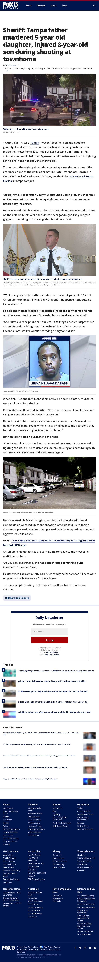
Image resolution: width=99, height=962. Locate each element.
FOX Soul (31, 869)
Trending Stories (84, 861)
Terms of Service (51, 654)
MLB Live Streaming (85, 904)
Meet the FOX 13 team (35, 893)
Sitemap (6, 844)
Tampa (34, 142)
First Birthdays (83, 826)
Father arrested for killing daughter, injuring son (26, 129)
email (95, 948)
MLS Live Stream (84, 934)
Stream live (57, 895)
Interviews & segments (58, 899)
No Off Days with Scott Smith (60, 818)
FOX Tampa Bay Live (36, 879)
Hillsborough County (22, 69)
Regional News (11, 888)
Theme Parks (8, 867)
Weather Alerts (34, 823)
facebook (75, 948)
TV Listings (32, 898)
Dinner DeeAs (9, 861)
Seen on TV (8, 835)
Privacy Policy (52, 652)
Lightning (56, 814)
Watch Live (34, 851)
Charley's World (83, 811)
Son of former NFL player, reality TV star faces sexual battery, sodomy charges (35, 767)
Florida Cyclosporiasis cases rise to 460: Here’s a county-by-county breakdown (56, 671)
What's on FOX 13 (84, 867)
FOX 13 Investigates (11, 829)
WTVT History (33, 904)
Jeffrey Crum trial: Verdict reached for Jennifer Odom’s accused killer (52, 681)
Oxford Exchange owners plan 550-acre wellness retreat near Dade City (52, 702)
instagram (85, 948)
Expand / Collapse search (94, 6)
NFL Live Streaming (85, 895)
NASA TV (31, 876)
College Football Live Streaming (86, 899)
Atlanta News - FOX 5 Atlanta (12, 904)
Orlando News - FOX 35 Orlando (11, 893)
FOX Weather (33, 835)
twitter (80, 948)
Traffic (80, 808)
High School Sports (60, 826)
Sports (56, 804)
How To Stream (34, 855)
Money (56, 851)
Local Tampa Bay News (10, 812)
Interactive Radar (35, 813)
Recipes (80, 823)
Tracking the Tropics (36, 829)
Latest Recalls (58, 858)
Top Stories (8, 808)
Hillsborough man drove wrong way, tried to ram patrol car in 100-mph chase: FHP (36, 744)
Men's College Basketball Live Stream (83, 918)
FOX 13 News (8, 69)
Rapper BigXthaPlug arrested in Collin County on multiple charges (30, 779)
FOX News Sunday (10, 838)
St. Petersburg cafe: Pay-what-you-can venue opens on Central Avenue (52, 691)
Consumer (7, 820)
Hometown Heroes (85, 814)
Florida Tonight (9, 858)
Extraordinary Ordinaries (82, 818)
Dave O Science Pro (85, 829)
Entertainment (86, 851)
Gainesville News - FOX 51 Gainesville (10, 899)
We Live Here (10, 851)
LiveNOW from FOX (36, 863)
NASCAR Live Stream (86, 907)
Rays (55, 811)
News (6, 804)
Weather (33, 804)
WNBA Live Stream (85, 931)
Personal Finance (60, 861)
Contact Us (32, 916)
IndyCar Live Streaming (82, 911)
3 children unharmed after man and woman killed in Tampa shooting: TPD (54, 712)
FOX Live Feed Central (37, 873)
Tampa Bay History (11, 879)
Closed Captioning (35, 907)
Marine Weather (34, 820)
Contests (81, 870)
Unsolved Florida (10, 832)
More (64, 5)
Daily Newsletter (10, 841)
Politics (6, 826)
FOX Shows (82, 864)
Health (6, 823)
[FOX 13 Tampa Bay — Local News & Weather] (11, 5)
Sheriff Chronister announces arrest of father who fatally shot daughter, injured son (42, 279)
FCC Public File (34, 910)
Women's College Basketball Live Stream (84, 925)
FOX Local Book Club (86, 858)
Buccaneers (57, 808)
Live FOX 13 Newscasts (33, 859)
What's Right (8, 855)
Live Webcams (34, 816)
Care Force (7, 882)
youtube (90, 948)
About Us (33, 888)
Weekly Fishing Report (62, 823)
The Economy (58, 864)
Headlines (81, 855)
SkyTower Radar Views (35, 809)
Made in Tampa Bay (11, 870)
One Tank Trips (9, 864)
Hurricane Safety (35, 826)
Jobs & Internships (35, 901)
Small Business (59, 867)
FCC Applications (35, 913)
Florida (6, 816)
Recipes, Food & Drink (10, 874)
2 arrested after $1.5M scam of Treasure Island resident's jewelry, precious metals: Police (39, 756)
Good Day (83, 804)
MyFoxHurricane (35, 832)
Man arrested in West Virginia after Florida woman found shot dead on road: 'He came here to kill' (41, 733)
